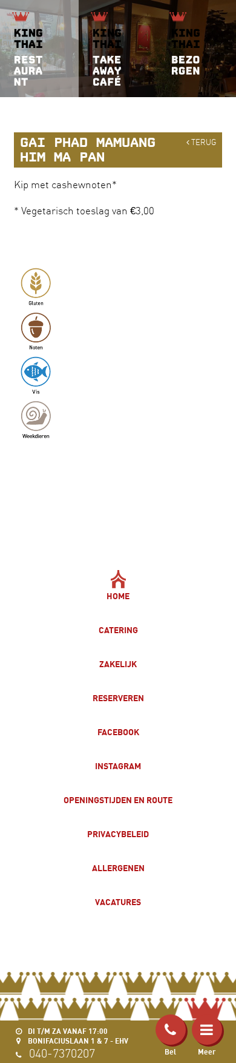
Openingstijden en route (118, 800)
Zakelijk (118, 664)
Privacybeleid (118, 834)
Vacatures (118, 902)
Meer (206, 1051)
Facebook (118, 732)
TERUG (202, 142)
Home (118, 596)
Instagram (118, 766)
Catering (118, 630)
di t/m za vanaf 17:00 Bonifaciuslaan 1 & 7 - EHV (77, 1036)
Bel (170, 1051)
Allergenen (118, 868)
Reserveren (118, 698)
